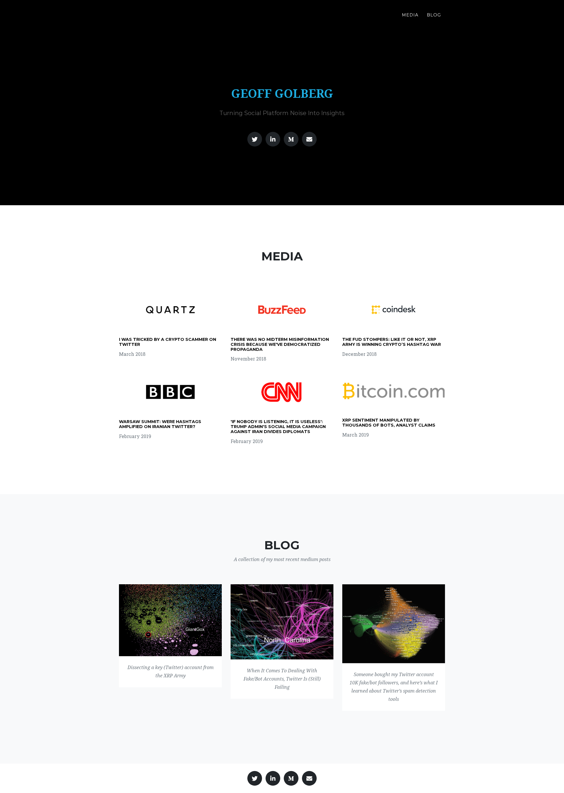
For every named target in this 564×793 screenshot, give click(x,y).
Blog (434, 15)
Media (410, 15)
